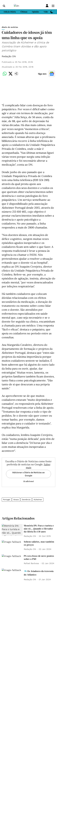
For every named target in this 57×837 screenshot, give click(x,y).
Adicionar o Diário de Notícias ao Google (28, 474)
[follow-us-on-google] (51, 73)
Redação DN (9, 56)
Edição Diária (10, 11)
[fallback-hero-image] (12, 530)
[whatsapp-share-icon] (4, 75)
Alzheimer (38, 500)
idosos (16, 500)
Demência (26, 500)
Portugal (6, 500)
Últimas (23, 11)
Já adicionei (28, 481)
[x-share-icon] (10, 75)
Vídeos (47, 11)
